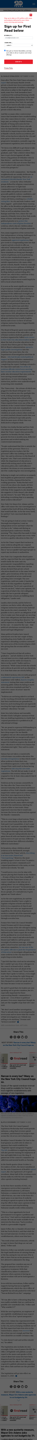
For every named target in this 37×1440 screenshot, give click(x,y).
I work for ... (8, 42)
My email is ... (8, 35)
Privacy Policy (8, 68)
